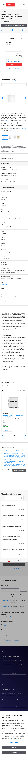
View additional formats (8, 226)
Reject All (14, 747)
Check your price (10, 59)
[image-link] (14, 98)
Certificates (16, 30)
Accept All (14, 752)
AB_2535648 (4, 284)
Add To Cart (14, 65)
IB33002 (24, 128)
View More (12, 130)
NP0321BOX (4, 127)
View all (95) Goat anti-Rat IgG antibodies (14, 25)
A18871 (8, 120)
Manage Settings (14, 742)
